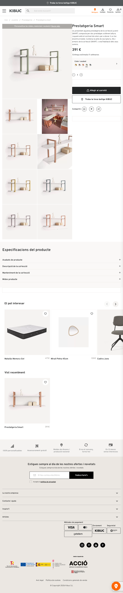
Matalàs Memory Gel (14, 359)
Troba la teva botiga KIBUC (63, 3)
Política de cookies (53, 580)
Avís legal (40, 580)
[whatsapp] (84, 109)
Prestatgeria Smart (13, 427)
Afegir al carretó (98, 90)
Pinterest (91, 109)
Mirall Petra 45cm (59, 359)
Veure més (55, 26)
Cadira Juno (103, 359)
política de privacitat (48, 482)
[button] (107, 304)
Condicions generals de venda (75, 580)
